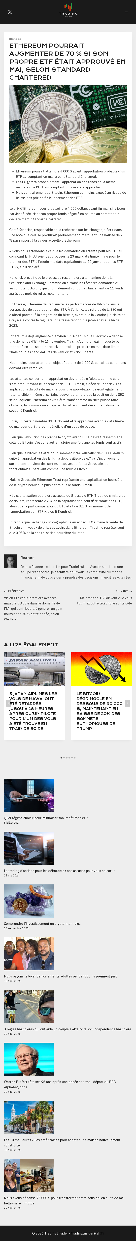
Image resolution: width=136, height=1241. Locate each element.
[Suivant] (127, 703)
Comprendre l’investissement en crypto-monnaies (42, 923)
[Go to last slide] (8, 703)
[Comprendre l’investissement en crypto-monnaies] (68, 901)
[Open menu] (126, 12)
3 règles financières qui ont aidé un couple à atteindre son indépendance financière (67, 1029)
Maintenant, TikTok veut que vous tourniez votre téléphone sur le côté (104, 597)
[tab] (61, 757)
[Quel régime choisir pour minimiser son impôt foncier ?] (68, 795)
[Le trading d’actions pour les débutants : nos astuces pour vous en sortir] (68, 848)
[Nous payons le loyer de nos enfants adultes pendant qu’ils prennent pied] (68, 953)
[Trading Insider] (68, 12)
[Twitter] (10, 12)
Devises (15, 39)
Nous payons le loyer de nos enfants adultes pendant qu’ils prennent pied (61, 976)
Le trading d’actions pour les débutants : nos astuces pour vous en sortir (59, 870)
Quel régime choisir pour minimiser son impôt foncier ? (46, 818)
